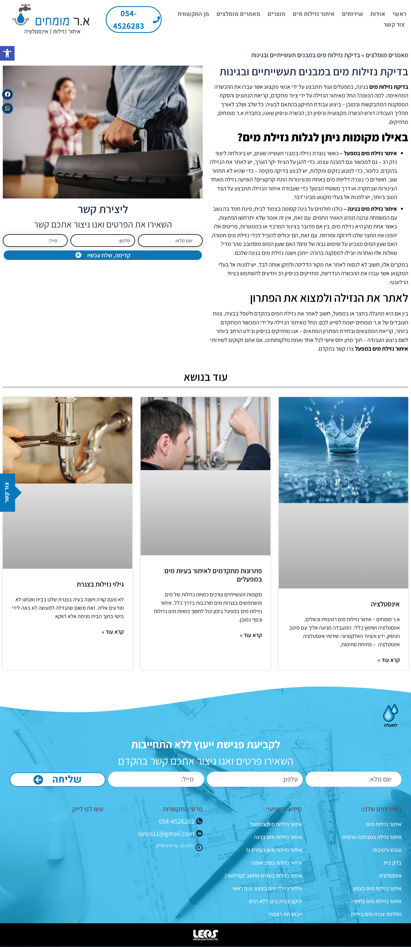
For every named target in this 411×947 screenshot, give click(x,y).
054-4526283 (176, 821)
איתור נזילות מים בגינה (278, 837)
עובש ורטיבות (387, 849)
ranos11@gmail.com (166, 833)
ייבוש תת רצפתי (285, 914)
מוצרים (276, 14)
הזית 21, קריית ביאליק (175, 845)
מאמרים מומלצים (238, 14)
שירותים (352, 14)
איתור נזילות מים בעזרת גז (274, 849)
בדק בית (392, 862)
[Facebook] (7, 94)
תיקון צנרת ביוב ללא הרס (275, 901)
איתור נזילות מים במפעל (276, 824)
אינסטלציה (385, 603)
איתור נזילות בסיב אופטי (276, 862)
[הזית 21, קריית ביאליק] (199, 847)
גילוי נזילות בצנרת (100, 584)
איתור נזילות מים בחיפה (376, 901)
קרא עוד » (389, 660)
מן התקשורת (193, 14)
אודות (377, 14)
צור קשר (394, 24)
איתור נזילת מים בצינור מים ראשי (267, 888)
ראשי (399, 14)
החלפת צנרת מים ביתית (376, 914)
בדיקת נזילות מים (388, 86)
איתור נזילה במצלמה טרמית (371, 837)
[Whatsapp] (7, 108)
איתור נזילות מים (314, 14)
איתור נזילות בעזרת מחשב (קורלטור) (263, 875)
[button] (7, 53)
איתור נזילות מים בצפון (377, 888)
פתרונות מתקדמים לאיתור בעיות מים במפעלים (213, 574)
